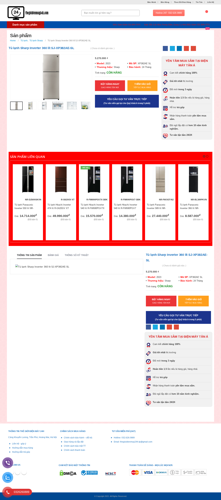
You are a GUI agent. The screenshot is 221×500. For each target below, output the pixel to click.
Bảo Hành (151, 2)
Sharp (116, 67)
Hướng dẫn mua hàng (22, 448)
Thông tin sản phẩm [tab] (29, 255)
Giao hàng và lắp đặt (73, 442)
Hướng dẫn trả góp (21, 452)
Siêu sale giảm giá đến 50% (127, 24)
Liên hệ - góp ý (19, 443)
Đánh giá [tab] (53, 255)
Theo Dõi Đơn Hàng (182, 2)
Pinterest (17, 472)
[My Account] (195, 13)
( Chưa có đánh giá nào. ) (102, 48)
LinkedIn (179, 48)
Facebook (165, 48)
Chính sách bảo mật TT (75, 446)
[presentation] (10, 77)
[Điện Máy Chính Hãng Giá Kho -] (28, 13)
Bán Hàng (165, 2)
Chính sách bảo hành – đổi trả (78, 437)
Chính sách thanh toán (74, 450)
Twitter (172, 48)
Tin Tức (199, 2)
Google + (186, 48)
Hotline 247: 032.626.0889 (169, 13)
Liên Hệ (210, 2)
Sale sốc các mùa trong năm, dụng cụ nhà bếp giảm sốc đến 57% (177, 24)
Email (193, 48)
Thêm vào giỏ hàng (35, 172)
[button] (204, 156)
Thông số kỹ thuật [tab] (77, 255)
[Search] (136, 13)
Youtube (24, 472)
